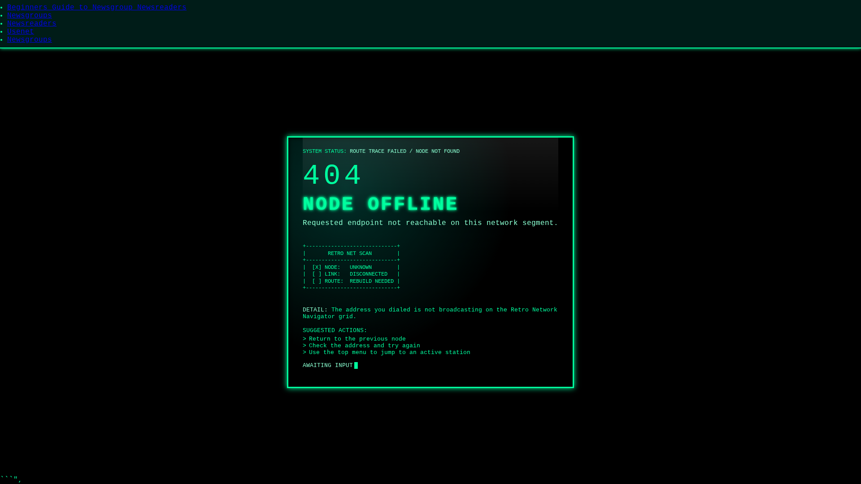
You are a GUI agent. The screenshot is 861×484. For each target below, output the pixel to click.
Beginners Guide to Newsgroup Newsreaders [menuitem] (97, 8)
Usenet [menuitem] (20, 32)
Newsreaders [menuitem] (32, 24)
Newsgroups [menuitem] (29, 16)
